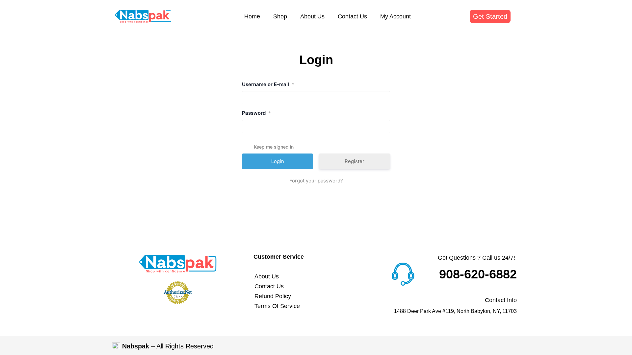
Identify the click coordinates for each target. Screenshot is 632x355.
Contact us (352, 16)
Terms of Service (277, 306)
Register (354, 161)
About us (312, 16)
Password (256, 113)
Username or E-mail (268, 84)
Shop (280, 16)
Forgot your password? (316, 181)
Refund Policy (272, 296)
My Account (395, 16)
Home (252, 16)
